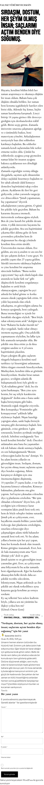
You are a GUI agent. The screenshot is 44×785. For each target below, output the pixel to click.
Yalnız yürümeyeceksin (15, 5)
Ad (2, 736)
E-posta (4, 747)
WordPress (28, 780)
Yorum (3, 707)
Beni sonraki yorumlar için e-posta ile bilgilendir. (17, 768)
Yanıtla (4, 690)
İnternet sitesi (5, 757)
